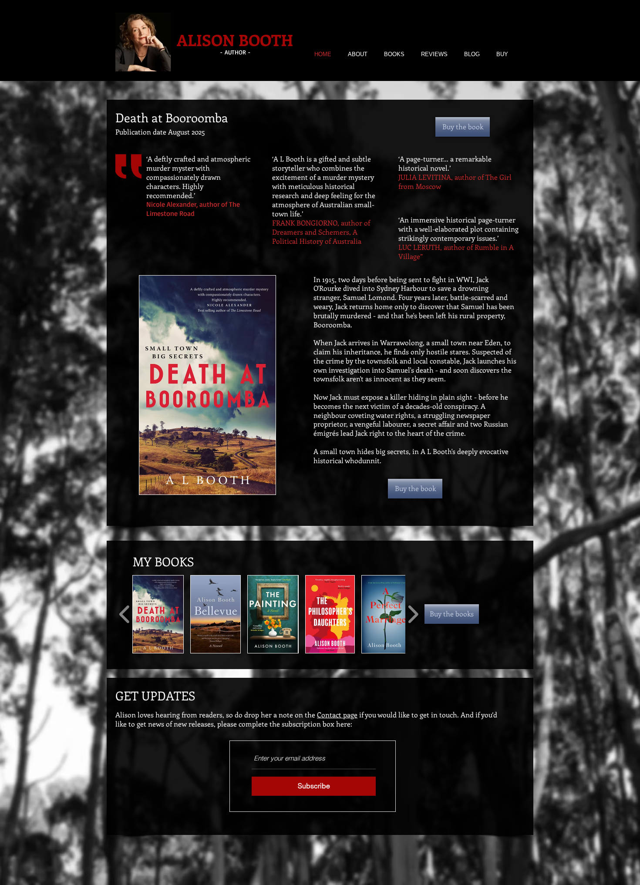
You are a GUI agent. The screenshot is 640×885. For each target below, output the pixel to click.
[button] (158, 614)
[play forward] (413, 614)
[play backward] (125, 614)
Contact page (337, 714)
